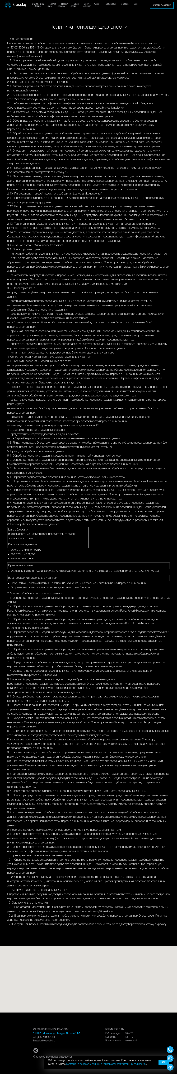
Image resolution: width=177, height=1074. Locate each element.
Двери (73, 6)
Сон (136, 4)
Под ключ (86, 6)
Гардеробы (110, 4)
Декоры (61, 6)
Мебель (124, 4)
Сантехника (38, 4)
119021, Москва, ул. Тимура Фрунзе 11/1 (56, 1033)
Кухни (97, 4)
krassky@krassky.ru (44, 1041)
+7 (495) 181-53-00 (44, 1037)
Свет (86, 4)
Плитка (52, 4)
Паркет (64, 4)
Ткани (49, 6)
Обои (76, 4)
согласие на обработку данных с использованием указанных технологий (106, 1064)
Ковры (38, 6)
